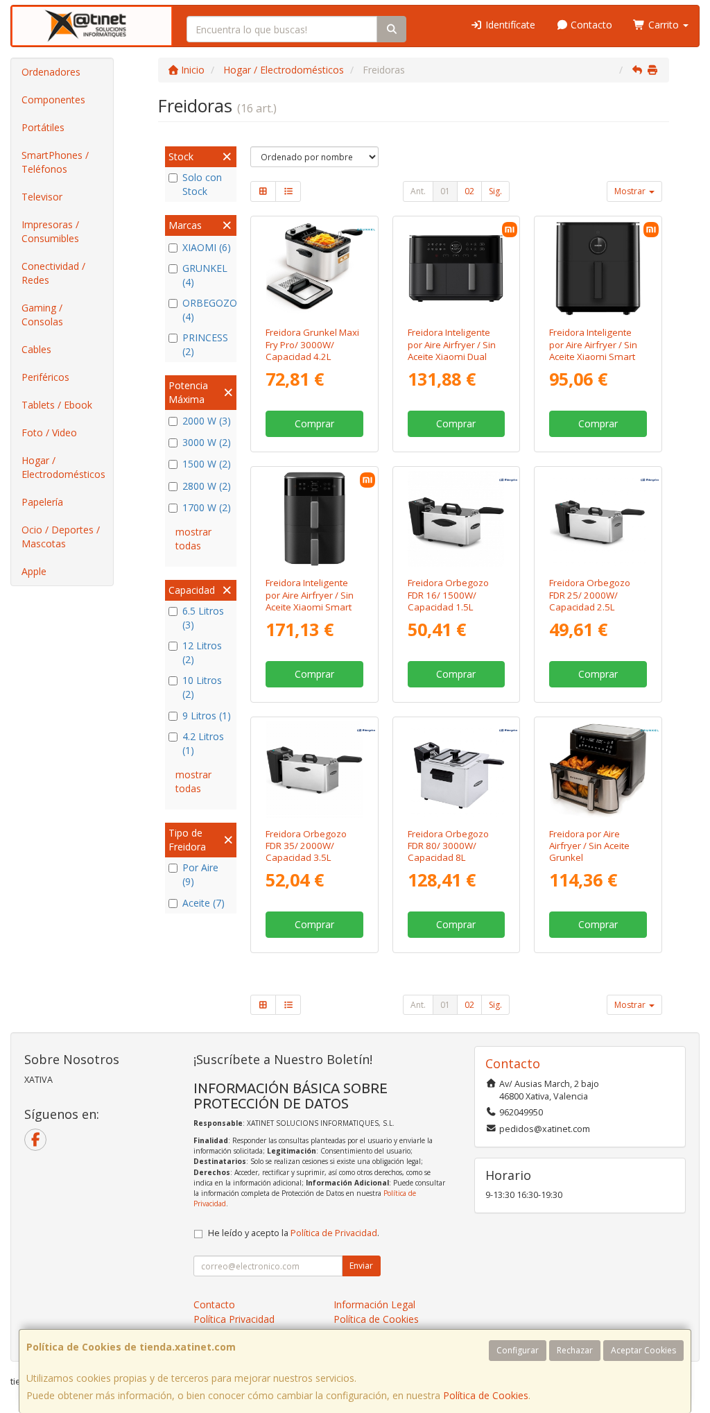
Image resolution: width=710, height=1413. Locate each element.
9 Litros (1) (206, 715)
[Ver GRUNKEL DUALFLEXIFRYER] (598, 769)
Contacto (590, 24)
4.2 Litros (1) (203, 743)
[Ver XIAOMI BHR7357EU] (598, 269)
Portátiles (42, 127)
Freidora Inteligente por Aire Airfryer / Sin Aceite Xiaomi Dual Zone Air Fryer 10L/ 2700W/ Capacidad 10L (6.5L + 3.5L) (452, 362)
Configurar (517, 1350)
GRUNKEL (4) (204, 275)
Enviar (361, 1265)
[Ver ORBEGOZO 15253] (598, 519)
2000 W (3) (206, 420)
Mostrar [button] (631, 191)
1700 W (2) (206, 507)
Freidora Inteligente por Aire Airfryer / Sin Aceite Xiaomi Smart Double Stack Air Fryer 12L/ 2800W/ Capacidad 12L (312, 612)
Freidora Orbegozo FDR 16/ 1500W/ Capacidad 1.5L (448, 594)
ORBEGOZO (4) (207, 309)
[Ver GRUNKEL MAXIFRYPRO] (314, 269)
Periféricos (45, 377)
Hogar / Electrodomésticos (63, 467)
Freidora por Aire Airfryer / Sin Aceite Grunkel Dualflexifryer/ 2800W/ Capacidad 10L (590, 864)
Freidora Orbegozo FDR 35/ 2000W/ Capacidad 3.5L (306, 846)
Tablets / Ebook (56, 404)
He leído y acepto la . (293, 1233)
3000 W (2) (206, 442)
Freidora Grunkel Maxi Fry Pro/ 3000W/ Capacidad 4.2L (312, 344)
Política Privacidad (234, 1319)
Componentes (53, 99)
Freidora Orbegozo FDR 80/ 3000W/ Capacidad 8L (448, 846)
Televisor (41, 196)
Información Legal (374, 1304)
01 (445, 191)
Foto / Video (49, 432)
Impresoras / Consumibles (50, 231)
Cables (36, 349)
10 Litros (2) (202, 687)
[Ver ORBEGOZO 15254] (314, 769)
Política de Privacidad (334, 1233)
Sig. (495, 191)
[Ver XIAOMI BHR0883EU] (314, 519)
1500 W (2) (206, 463)
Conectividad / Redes (53, 272)
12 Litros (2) (202, 652)
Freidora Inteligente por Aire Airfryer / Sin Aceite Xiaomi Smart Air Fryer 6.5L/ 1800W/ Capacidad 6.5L (596, 356)
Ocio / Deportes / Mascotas (60, 536)
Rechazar (575, 1350)
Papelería (42, 501)
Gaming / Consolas (42, 314)
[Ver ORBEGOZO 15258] (456, 769)
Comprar (314, 423)
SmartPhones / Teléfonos (55, 161)
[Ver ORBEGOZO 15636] (456, 519)
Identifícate (509, 24)
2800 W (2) (206, 486)
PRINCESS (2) (205, 344)
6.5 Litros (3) (203, 617)
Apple (33, 571)
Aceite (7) (203, 902)
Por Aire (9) (200, 874)
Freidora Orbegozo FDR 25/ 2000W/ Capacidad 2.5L (589, 594)
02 (469, 191)
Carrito (664, 24)
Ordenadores (50, 71)
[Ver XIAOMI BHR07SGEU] (456, 269)
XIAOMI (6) (206, 247)
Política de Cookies (485, 1395)
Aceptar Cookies (643, 1350)
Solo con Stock (202, 184)
